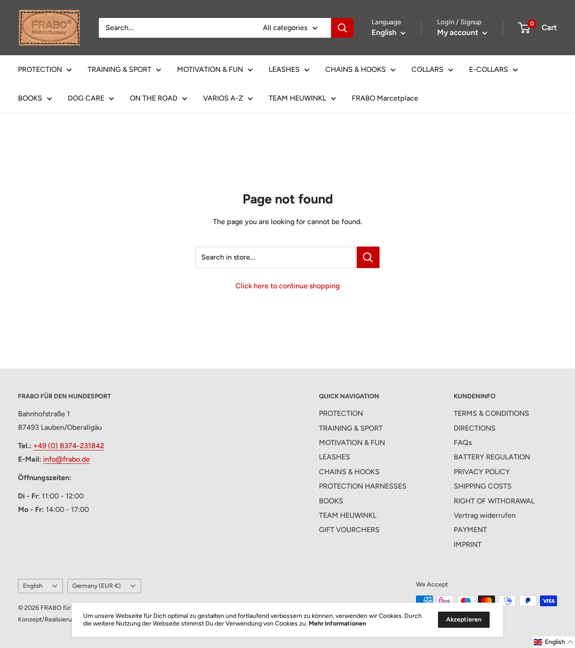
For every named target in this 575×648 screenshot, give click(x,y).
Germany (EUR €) (96, 585)
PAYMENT (470, 529)
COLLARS (427, 69)
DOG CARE (86, 98)
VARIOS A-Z (223, 98)
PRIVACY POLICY (482, 471)
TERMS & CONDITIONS (491, 413)
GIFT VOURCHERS (349, 529)
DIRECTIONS (474, 428)
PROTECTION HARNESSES (363, 486)
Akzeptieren (464, 619)
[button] (554, 642)
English (33, 585)
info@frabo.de (66, 459)
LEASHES (284, 69)
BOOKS (30, 98)
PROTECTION (40, 69)
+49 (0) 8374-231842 (68, 445)
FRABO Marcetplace (385, 98)
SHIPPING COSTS (483, 486)
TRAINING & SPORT (119, 69)
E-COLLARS (488, 69)
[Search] (342, 28)
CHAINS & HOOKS (355, 69)
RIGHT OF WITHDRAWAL (494, 501)
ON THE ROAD (153, 98)
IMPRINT (468, 544)
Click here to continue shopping (287, 286)
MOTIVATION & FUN (210, 69)
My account (458, 32)
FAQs (463, 442)
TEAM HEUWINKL (297, 98)
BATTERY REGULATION (492, 457)
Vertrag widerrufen (485, 515)
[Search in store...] (368, 257)
